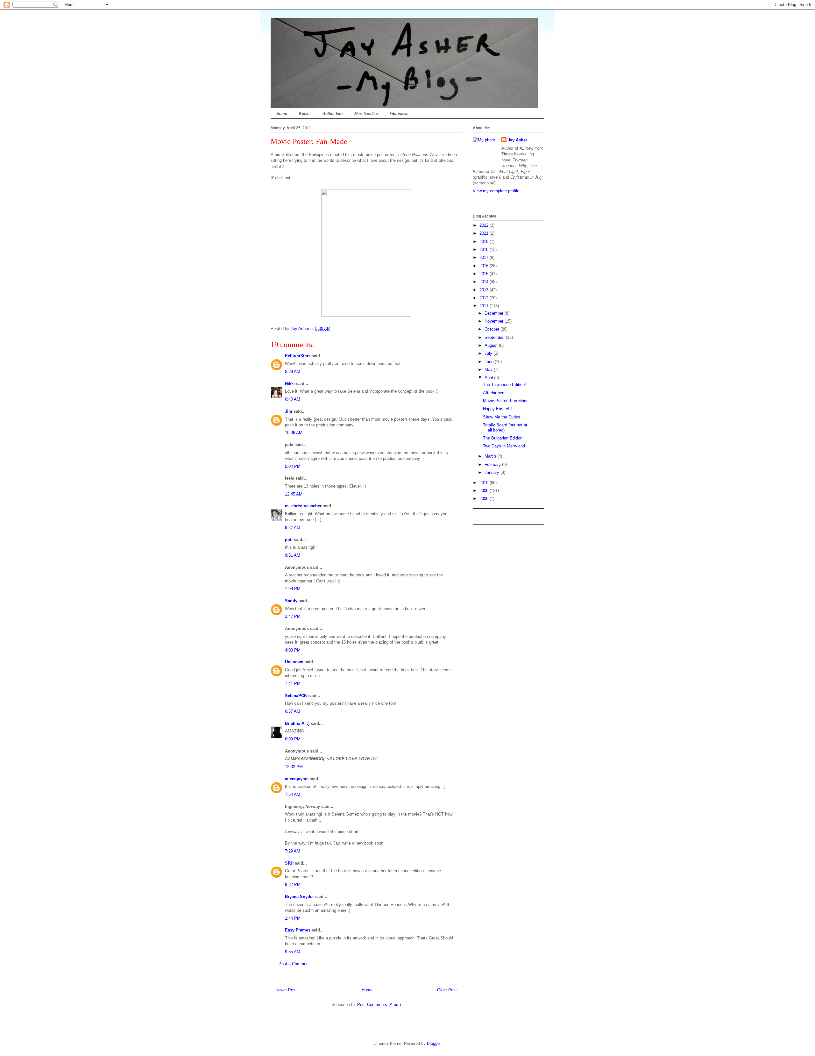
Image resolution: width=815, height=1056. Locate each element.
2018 (484, 249)
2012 (484, 298)
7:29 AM (292, 851)
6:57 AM (292, 711)
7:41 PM (293, 683)
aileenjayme (296, 778)
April (489, 377)
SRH (289, 863)
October (492, 329)
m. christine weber (303, 505)
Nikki (290, 383)
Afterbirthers (494, 392)
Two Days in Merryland (504, 446)
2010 (484, 482)
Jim (288, 411)
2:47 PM (293, 616)
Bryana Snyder (299, 896)
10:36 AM (293, 432)
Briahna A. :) (297, 723)
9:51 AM (292, 555)
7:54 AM (292, 794)
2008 (484, 498)
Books (305, 113)
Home (281, 113)
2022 (484, 225)
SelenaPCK (296, 695)
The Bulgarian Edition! (503, 438)
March (491, 456)
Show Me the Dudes (501, 417)
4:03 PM (293, 650)
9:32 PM (293, 884)
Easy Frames (297, 930)
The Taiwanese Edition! (504, 384)
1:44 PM (293, 918)
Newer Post (286, 990)
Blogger (434, 1043)
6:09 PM (293, 739)
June (490, 361)
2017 (484, 257)
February (493, 464)
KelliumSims (297, 355)
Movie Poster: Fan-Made (505, 400)
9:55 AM (292, 951)
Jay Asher (517, 140)
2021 (484, 233)
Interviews (399, 113)
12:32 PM (294, 766)
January (492, 472)
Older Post (447, 990)
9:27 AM (292, 527)
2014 (484, 281)
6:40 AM (292, 399)
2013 (484, 290)
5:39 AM (292, 371)
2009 (484, 490)
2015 (484, 273)
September (495, 337)
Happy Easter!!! (497, 408)
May (489, 369)
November (495, 321)
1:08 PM (293, 588)
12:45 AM (293, 494)
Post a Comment (294, 963)
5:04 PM (293, 466)
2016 (484, 265)
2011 (484, 305)
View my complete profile (496, 191)
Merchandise (366, 113)
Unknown (294, 662)
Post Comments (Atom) (379, 1004)
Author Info (332, 113)
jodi (289, 539)
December (495, 313)
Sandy (291, 600)
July (489, 353)
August (492, 345)
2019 (484, 241)
